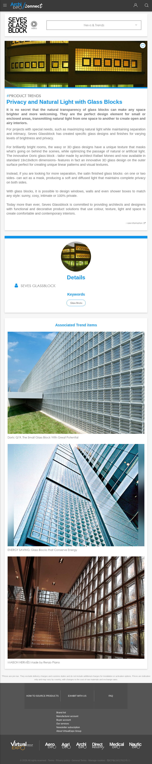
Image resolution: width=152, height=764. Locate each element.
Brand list (61, 712)
